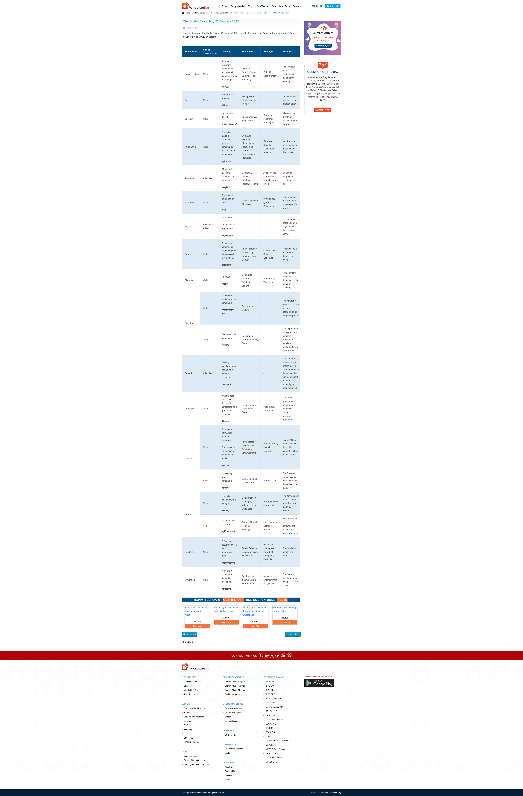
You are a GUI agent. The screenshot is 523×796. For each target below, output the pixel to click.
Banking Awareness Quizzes (197, 764)
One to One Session (234, 749)
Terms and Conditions (320, 793)
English (228, 717)
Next (291, 634)
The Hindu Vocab (191, 694)
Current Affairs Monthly (235, 690)
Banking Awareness (233, 694)
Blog (186, 686)
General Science (232, 721)
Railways (188, 712)
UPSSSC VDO (272, 753)
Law (186, 733)
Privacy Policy (335, 793)
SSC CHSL (271, 724)
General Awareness (233, 708)
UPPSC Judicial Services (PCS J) (281, 741)
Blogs (250, 6)
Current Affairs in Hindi (235, 686)
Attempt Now (322, 110)
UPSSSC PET (272, 762)
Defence (187, 721)
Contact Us (230, 771)
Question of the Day (193, 681)
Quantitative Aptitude (234, 712)
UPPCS (269, 745)
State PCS (188, 738)
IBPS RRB (270, 694)
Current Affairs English (235, 681)
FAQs (227, 779)
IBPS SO (270, 686)
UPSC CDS (271, 715)
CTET (268, 736)
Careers (228, 775)
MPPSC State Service (275, 749)
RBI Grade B (271, 711)
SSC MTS (270, 732)
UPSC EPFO (271, 703)
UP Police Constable (275, 757)
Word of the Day (191, 690)
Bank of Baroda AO (274, 707)
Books (296, 6)
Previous (191, 634)
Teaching (188, 729)
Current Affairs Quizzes (194, 760)
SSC (186, 725)
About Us (229, 767)
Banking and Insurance (194, 717)
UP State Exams (191, 742)
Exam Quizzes (190, 756)
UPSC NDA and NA (274, 719)
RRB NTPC (271, 681)
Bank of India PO (273, 698)
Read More (197, 626)
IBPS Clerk (271, 690)
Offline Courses (232, 735)
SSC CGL (270, 728)
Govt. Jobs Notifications (194, 708)
